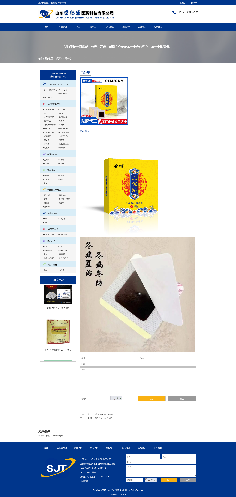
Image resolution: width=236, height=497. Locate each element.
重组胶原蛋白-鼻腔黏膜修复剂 (100, 414)
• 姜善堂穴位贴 (48, 132)
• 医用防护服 (62, 250)
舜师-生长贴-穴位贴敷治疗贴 (100, 418)
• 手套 (60, 246)
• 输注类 (61, 270)
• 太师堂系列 (62, 109)
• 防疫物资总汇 (48, 258)
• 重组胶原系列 (48, 234)
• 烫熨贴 (46, 144)
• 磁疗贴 (46, 113)
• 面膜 (45, 222)
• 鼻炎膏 (46, 163)
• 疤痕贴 (61, 140)
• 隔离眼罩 (62, 254)
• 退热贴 (61, 124)
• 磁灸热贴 (47, 121)
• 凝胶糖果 (47, 206)
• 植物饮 (61, 203)
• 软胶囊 (46, 203)
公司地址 (193, 2)
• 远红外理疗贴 (63, 144)
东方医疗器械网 (44, 435)
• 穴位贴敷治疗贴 (49, 124)
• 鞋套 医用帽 (63, 258)
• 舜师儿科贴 (47, 128)
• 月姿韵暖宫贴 (48, 117)
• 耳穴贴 (61, 163)
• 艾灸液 (46, 159)
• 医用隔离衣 (47, 250)
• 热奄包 (61, 121)
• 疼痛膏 (61, 159)
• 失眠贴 (46, 147)
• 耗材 (45, 270)
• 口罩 (45, 246)
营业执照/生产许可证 (118, 494)
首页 (58, 58)
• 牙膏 (45, 218)
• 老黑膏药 (62, 147)
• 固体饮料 (62, 195)
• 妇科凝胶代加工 (49, 97)
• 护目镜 (46, 254)
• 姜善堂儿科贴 (63, 128)
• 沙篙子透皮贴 (63, 136)
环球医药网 (58, 435)
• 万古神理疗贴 (48, 109)
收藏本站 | (183, 2)
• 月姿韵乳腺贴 (63, 132)
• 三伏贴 (46, 140)
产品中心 (67, 58)
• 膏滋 (45, 199)
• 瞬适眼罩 (47, 136)
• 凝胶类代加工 (63, 93)
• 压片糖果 (47, 195)
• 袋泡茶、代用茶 (64, 199)
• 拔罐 (45, 183)
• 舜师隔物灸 (62, 117)
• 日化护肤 (62, 218)
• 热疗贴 (61, 113)
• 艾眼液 (46, 179)
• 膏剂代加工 (62, 89)
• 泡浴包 (61, 179)
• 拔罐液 (61, 175)
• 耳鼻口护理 (62, 234)
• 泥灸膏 (46, 175)
